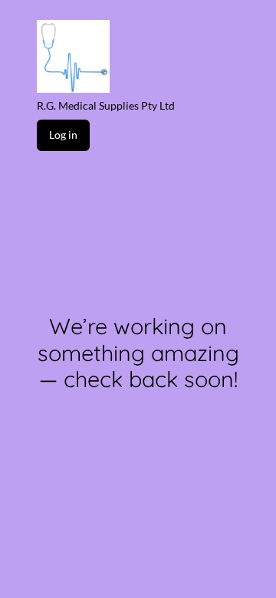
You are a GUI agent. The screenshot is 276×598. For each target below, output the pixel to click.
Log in (63, 134)
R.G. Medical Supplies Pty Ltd (106, 105)
